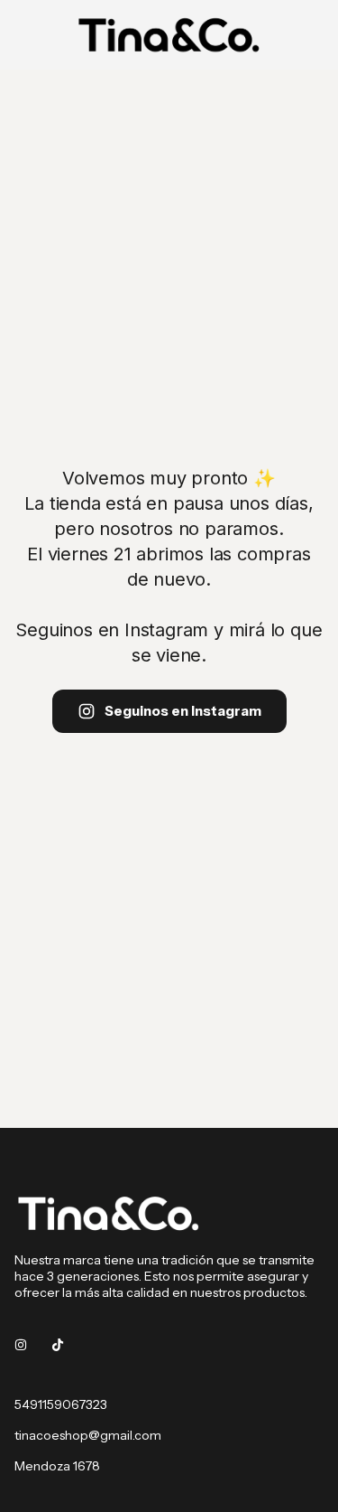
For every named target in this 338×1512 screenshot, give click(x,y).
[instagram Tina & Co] (20, 1345)
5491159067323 (60, 1404)
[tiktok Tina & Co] (57, 1345)
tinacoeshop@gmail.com (87, 1435)
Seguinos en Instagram (183, 710)
